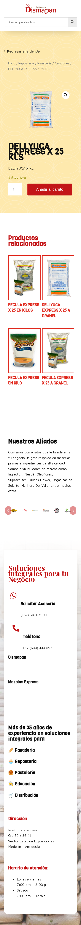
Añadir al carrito (49, 189)
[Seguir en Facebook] (12, 669)
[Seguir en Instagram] (23, 669)
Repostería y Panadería (35, 63)
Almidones (62, 63)
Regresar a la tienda (24, 51)
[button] (66, 95)
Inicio (11, 63)
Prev (8, 510)
